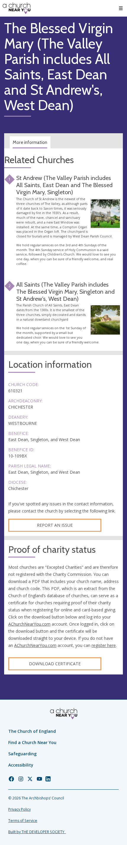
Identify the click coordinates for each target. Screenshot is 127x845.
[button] (121, 8)
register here (104, 645)
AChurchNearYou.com (29, 624)
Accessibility (20, 765)
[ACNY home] (16, 8)
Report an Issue (55, 525)
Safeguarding (22, 753)
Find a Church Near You (32, 742)
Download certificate (55, 663)
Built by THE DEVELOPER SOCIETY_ (37, 831)
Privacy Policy (19, 809)
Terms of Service (22, 820)
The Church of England (32, 731)
